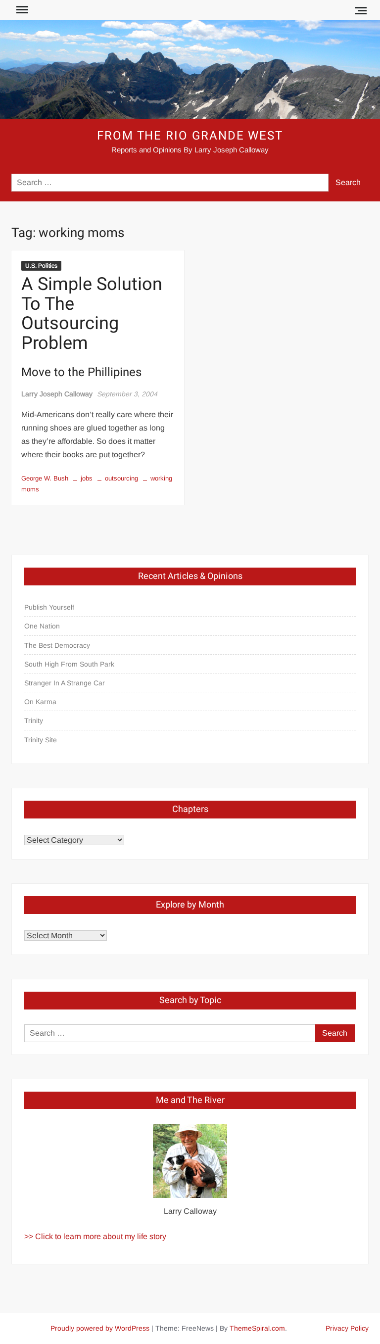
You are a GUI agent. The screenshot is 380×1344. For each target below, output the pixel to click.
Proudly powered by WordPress (99, 1328)
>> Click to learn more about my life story (95, 1236)
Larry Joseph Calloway (57, 394)
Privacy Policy (347, 1328)
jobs (87, 478)
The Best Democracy (57, 645)
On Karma (40, 702)
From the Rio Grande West (190, 135)
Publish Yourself (49, 607)
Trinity (33, 720)
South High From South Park (69, 664)
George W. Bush (44, 478)
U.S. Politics (41, 265)
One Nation (42, 626)
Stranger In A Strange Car (64, 683)
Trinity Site (40, 740)
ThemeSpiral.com (257, 1328)
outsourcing (121, 478)
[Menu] (21, 10)
